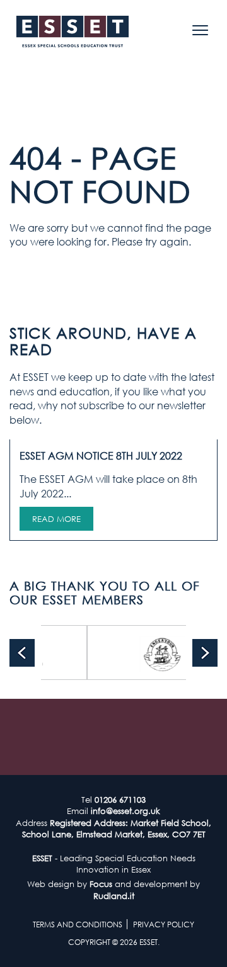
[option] (147, 652)
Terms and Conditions (77, 924)
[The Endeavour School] (147, 652)
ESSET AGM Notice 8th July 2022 (101, 456)
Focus (101, 884)
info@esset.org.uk (125, 811)
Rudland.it (113, 896)
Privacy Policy (163, 924)
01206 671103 (120, 800)
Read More (56, 519)
